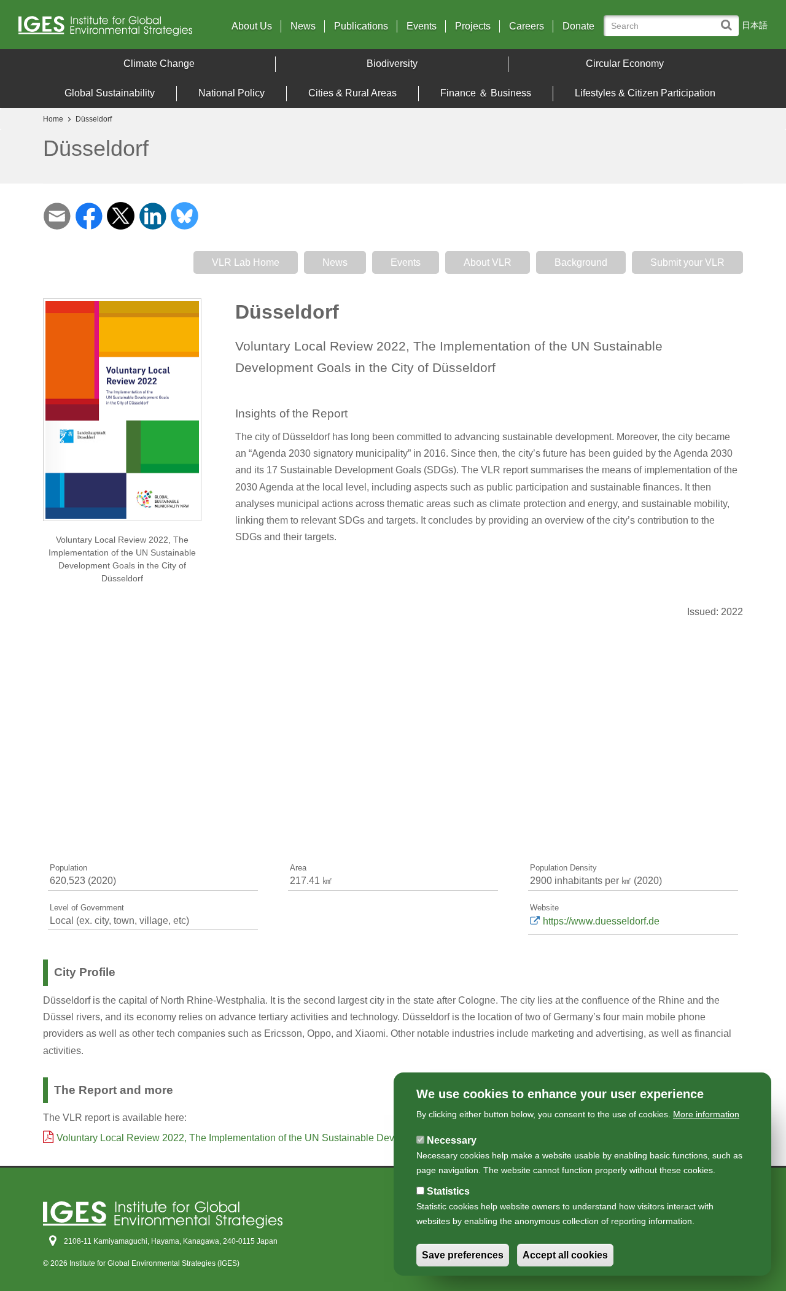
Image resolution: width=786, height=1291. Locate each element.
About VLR (488, 262)
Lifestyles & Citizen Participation (645, 93)
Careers (526, 26)
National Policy (231, 93)
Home (53, 119)
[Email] (57, 215)
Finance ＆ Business (485, 93)
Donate (578, 26)
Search (729, 19)
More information (706, 1114)
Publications (361, 26)
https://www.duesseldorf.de (601, 921)
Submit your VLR (687, 262)
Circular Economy (625, 63)
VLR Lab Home (245, 262)
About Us (252, 26)
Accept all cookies (565, 1255)
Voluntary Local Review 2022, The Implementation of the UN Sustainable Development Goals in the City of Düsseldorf (312, 1138)
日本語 (755, 25)
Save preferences (463, 1255)
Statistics (448, 1191)
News (303, 26)
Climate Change (159, 63)
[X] (120, 215)
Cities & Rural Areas (352, 93)
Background (580, 262)
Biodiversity (392, 63)
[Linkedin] (152, 215)
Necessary (452, 1140)
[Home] (109, 29)
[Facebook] (89, 215)
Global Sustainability (109, 93)
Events (422, 26)
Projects (473, 26)
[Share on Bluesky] (184, 215)
